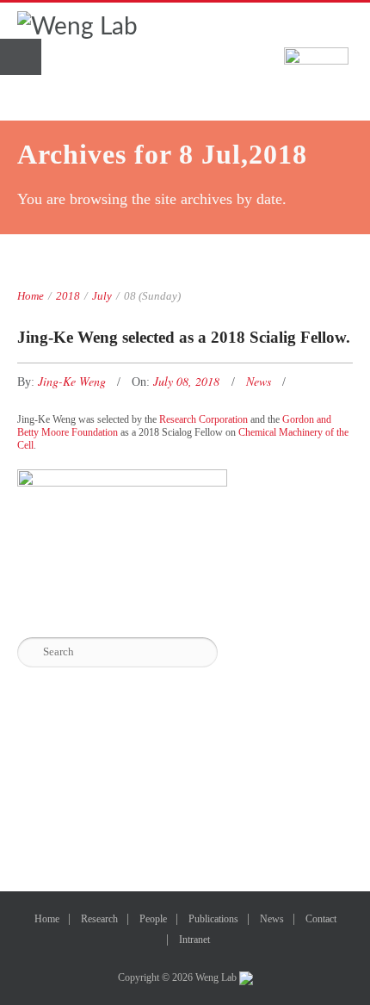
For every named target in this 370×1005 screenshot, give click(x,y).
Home (30, 295)
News (258, 381)
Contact (320, 919)
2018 (68, 295)
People (153, 919)
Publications (213, 919)
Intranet (194, 940)
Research (99, 919)
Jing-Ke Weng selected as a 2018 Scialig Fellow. (183, 337)
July (102, 295)
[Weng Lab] (77, 26)
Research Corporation (203, 419)
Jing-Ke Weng (73, 381)
